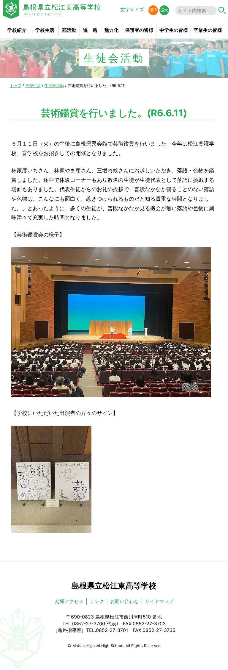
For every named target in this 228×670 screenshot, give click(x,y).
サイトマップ (159, 601)
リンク (97, 601)
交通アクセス (69, 601)
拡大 (164, 10)
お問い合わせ (124, 601)
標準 (153, 10)
